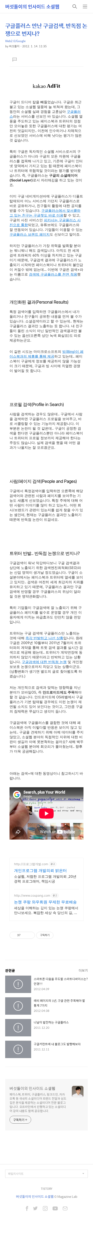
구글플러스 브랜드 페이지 (30, 234)
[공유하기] (24, 935)
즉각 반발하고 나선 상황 (44, 638)
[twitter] (35, 1209)
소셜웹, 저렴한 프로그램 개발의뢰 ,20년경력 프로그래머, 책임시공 (45, 878)
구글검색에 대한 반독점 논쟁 (44, 662)
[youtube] (55, 1209)
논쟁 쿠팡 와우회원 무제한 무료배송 (45, 902)
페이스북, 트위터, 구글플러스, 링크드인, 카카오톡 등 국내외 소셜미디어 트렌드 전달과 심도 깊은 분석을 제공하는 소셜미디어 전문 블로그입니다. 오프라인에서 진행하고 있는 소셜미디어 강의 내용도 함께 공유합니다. (38, 1102)
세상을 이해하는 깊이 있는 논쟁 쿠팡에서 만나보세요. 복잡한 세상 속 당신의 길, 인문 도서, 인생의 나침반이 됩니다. (46, 910)
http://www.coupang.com (32, 895)
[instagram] (45, 1209)
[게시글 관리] (30, 935)
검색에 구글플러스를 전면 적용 (53, 274)
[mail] (65, 1209)
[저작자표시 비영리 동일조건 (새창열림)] (59, 935)
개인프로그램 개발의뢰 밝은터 (40, 870)
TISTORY (46, 1188)
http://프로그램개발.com (31, 864)
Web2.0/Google (15, 41)
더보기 (83, 970)
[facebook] (27, 1209)
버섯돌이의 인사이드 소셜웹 (32, 6)
